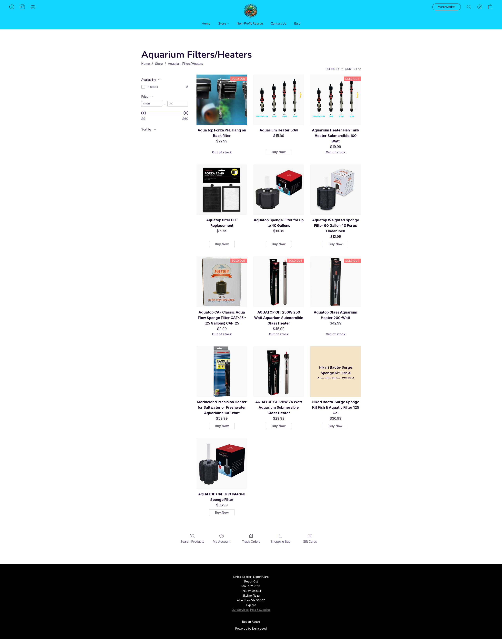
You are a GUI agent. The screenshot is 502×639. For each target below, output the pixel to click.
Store (222, 23)
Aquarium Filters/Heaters (185, 64)
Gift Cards (310, 541)
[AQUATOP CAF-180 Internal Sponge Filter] (221, 463)
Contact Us (278, 23)
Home (206, 23)
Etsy (297, 23)
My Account (221, 541)
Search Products (192, 541)
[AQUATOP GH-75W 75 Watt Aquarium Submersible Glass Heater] (278, 371)
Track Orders (251, 541)
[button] (251, 11)
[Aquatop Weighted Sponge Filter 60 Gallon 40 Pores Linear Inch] (335, 189)
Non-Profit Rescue (250, 23)
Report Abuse (251, 621)
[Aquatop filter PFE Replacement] (221, 189)
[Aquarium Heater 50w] (278, 100)
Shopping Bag (280, 541)
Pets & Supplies (260, 609)
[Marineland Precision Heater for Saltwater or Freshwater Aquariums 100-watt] (221, 371)
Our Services (240, 609)
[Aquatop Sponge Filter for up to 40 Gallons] (278, 189)
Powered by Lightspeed (251, 628)
